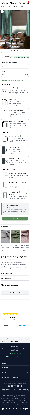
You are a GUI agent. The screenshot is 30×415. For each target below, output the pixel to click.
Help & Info (15, 373)
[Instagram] (15, 386)
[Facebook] (18, 386)
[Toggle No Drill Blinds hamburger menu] (9, 7)
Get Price (15, 218)
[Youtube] (9, 386)
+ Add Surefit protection (11, 205)
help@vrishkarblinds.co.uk (16, 357)
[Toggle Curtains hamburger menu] (22, 7)
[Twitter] (21, 386)
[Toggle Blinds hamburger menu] (1, 7)
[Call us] (20, 3)
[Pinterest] (12, 386)
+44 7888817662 (16, 354)
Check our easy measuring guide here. (13, 80)
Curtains (15, 368)
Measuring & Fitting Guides (15, 377)
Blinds (15, 363)
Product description (7, 273)
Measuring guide (6, 278)
